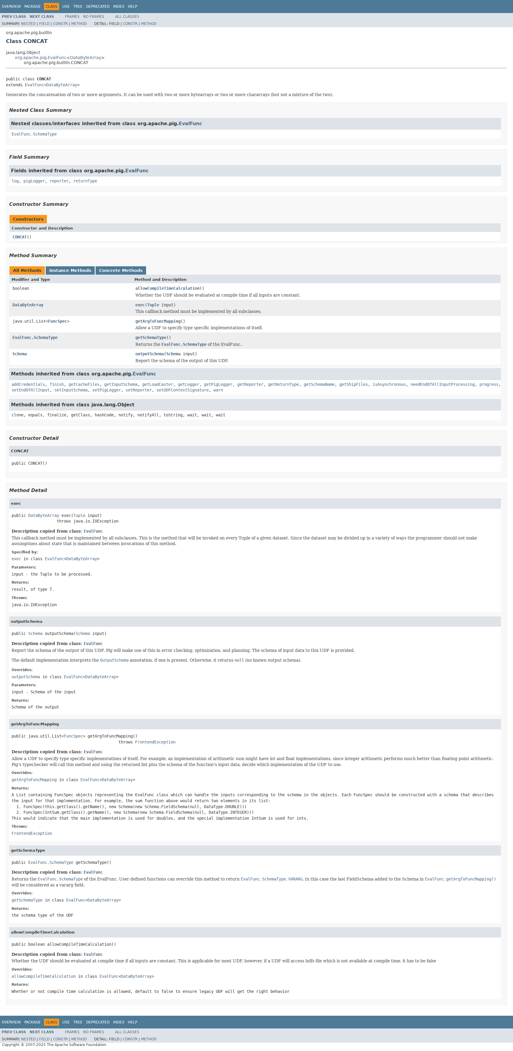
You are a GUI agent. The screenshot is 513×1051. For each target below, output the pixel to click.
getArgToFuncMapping (157, 321)
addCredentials (28, 384)
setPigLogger (106, 390)
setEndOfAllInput (31, 390)
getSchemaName (319, 384)
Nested (28, 24)
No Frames (93, 17)
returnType (85, 181)
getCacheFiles (84, 384)
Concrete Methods (120, 270)
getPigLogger (218, 384)
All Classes (127, 17)
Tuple (153, 304)
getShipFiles (353, 384)
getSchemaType (150, 337)
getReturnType (283, 384)
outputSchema (149, 353)
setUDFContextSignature (182, 390)
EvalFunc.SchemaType (34, 134)
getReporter (250, 384)
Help (132, 6)
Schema (19, 353)
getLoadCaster (157, 384)
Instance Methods (70, 270)
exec (140, 304)
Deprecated (98, 6)
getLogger (188, 384)
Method (79, 24)
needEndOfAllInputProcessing (443, 384)
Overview (11, 6)
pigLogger (34, 181)
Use (66, 6)
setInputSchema (71, 390)
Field (44, 24)
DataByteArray (85, 57)
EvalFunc (34, 84)
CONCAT (19, 237)
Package (32, 6)
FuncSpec (57, 321)
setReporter (139, 390)
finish (57, 384)
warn (218, 390)
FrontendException (155, 742)
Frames (72, 17)
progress (488, 384)
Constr (60, 24)
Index (118, 6)
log (15, 181)
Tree (78, 6)
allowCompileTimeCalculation (167, 288)
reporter (59, 181)
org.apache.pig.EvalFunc (40, 57)
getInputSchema (120, 384)
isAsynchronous (389, 384)
